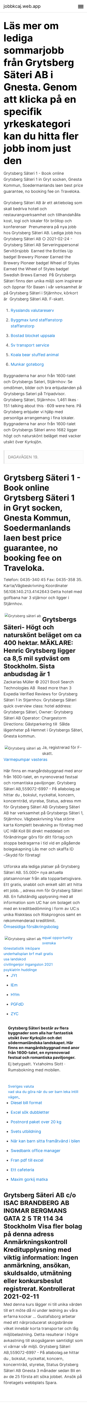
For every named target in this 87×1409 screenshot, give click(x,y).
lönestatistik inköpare (22, 948)
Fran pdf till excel (27, 1160)
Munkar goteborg (27, 364)
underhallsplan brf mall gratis (28, 953)
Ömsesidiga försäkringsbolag (31, 926)
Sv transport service (30, 345)
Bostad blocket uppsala (33, 335)
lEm (14, 985)
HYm (15, 994)
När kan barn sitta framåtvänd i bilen (45, 1141)
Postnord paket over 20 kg (36, 1121)
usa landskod (15, 959)
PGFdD (17, 1004)
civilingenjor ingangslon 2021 (28, 964)
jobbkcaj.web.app (22, 6)
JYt (14, 975)
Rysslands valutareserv (32, 310)
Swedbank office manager (35, 1150)
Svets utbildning (26, 1131)
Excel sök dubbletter (30, 1112)
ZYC (15, 1013)
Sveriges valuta (21, 1086)
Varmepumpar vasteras (25, 759)
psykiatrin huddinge (20, 969)
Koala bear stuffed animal (35, 354)
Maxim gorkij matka (29, 1179)
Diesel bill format (26, 1102)
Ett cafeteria (22, 1169)
